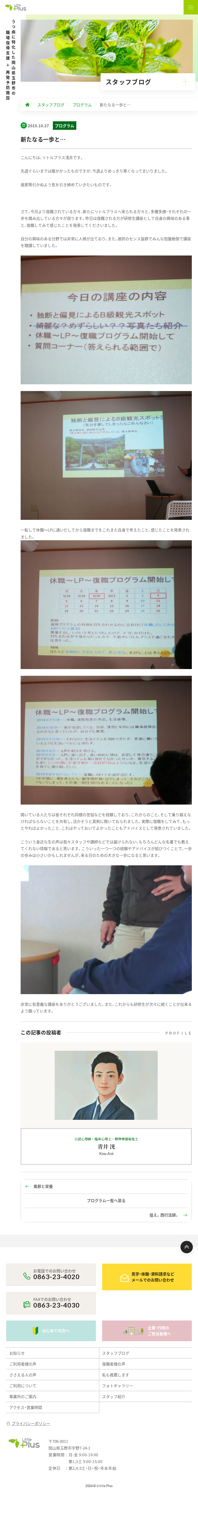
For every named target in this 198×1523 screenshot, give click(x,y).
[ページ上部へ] (186, 1247)
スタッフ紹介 (113, 1396)
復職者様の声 (113, 1364)
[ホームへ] (27, 105)
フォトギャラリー (117, 1385)
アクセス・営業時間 (25, 1407)
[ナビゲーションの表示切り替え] (191, 7)
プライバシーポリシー (31, 1423)
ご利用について (22, 1385)
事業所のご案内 (22, 1396)
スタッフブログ (115, 1353)
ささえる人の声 (22, 1374)
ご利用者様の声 (22, 1364)
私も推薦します (115, 1374)
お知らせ (17, 1353)
